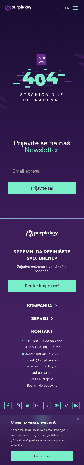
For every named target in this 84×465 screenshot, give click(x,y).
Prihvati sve (42, 456)
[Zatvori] (79, 418)
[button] (42, 308)
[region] (42, 440)
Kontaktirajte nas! (42, 285)
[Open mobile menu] (75, 8)
